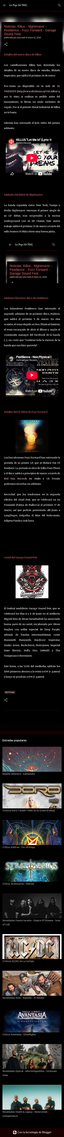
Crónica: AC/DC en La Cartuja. (18, 961)
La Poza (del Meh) (18, 5)
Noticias (9, 692)
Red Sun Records (15, 478)
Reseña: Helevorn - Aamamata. (18, 774)
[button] (6, 44)
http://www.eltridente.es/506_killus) (38, 91)
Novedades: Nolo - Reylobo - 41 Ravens (23, 998)
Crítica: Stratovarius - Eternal (18, 883)
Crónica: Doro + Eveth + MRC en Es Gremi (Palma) (28, 810)
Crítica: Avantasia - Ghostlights (19, 1034)
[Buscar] (59, 5)
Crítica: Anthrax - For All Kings (18, 847)
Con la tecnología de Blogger (34, 1132)
